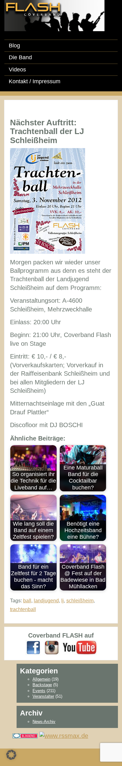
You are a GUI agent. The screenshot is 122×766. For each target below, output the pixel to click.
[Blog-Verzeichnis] (25, 735)
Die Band (20, 57)
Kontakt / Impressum (34, 81)
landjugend (46, 600)
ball (27, 600)
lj (62, 600)
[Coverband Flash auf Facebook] (33, 647)
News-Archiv (44, 721)
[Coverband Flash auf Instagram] (52, 647)
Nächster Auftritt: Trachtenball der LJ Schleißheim (47, 131)
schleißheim (80, 600)
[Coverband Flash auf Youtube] (79, 647)
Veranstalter (43, 696)
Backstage (42, 684)
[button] (11, 755)
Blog (14, 45)
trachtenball (23, 609)
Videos (17, 69)
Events (39, 690)
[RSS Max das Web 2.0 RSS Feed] (63, 735)
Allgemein (41, 679)
